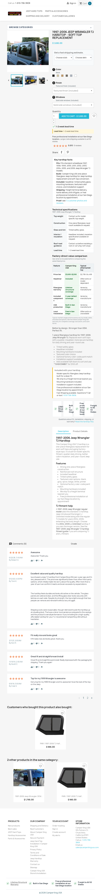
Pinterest (67, 152)
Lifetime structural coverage (69, 289)
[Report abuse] (42, 560)
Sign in (55, 829)
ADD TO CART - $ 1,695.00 (74, 116)
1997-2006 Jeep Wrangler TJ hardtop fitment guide (72, 530)
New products (14, 826)
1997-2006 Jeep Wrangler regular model (72, 510)
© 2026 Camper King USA (50, 892)
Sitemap (33, 867)
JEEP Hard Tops (34, 11)
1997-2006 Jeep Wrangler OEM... (29, 796)
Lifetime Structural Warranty (62, 408)
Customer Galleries (63, 16)
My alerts (56, 835)
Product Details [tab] (80, 431)
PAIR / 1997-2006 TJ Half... (50, 743)
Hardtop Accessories (17, 835)
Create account (59, 832)
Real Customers (37, 829)
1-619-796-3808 (22, 3)
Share (61, 152)
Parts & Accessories (56, 11)
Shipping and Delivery (38, 16)
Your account (60, 821)
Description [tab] (63, 431)
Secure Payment (37, 838)
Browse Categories (50, 27)
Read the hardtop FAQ (84, 422)
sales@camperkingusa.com (87, 847)
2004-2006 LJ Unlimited (70, 524)
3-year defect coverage (71, 297)
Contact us (35, 864)
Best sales (12, 829)
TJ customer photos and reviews (71, 202)
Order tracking (58, 826)
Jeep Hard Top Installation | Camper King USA (38, 843)
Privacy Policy (36, 849)
